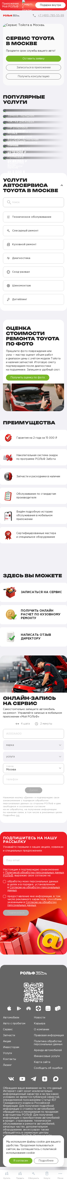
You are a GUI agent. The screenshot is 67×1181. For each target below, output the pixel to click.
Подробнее (46, 1161)
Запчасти (9, 1035)
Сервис (8, 1029)
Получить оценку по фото (27, 377)
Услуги (7, 1053)
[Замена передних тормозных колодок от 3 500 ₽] (33, 110)
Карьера (39, 1023)
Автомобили (11, 1018)
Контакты (9, 1059)
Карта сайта (42, 1062)
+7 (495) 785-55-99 (51, 15)
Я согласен (20, 1161)
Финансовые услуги (47, 1056)
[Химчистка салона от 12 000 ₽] (33, 158)
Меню (60, 1178)
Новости (39, 1018)
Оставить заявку (33, 59)
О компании (41, 1029)
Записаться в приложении (34, 67)
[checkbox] (33, 886)
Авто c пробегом (14, 1023)
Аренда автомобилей (48, 1050)
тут (18, 815)
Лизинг (7, 1065)
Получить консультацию (34, 76)
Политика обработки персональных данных (48, 1042)
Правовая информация (49, 1035)
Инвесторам (11, 1047)
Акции (7, 1041)
